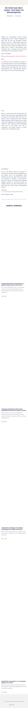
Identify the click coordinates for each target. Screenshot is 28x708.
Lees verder (4, 296)
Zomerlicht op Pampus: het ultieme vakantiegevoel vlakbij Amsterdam (12, 528)
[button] (21, 3)
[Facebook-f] (16, 704)
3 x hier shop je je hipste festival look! (12, 191)
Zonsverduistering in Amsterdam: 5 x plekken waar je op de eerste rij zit (12, 284)
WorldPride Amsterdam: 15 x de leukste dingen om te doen (13, 682)
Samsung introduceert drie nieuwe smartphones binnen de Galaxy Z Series (13, 409)
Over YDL (12, 704)
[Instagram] (18, 704)
